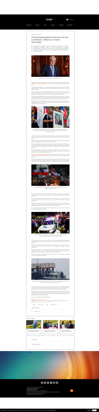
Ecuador (33, 304)
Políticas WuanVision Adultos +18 (32, 389)
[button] (37, 25)
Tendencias (37, 307)
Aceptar (94, 410)
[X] (51, 382)
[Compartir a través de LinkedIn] (36, 311)
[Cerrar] (97, 410)
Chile (47, 304)
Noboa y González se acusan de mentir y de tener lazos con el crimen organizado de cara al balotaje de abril (67, 331)
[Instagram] (45, 382)
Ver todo (73, 318)
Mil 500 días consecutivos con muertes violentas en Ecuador (33, 331)
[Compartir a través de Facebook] (31, 311)
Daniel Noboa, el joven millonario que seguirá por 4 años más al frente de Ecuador (50, 331)
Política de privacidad (51, 410)
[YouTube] (54, 382)
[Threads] (48, 382)
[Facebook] (42, 382)
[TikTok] (57, 382)
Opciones (89, 410)
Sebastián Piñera (54, 304)
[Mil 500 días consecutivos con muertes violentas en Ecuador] (33, 324)
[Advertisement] (31, 7)
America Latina (41, 304)
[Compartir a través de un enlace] (39, 311)
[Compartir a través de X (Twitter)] (34, 311)
